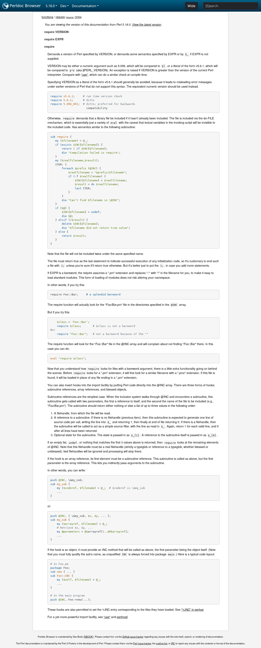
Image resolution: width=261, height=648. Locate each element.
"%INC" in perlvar (192, 609)
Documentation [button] (84, 6)
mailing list (161, 643)
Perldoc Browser (25, 5)
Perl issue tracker (142, 643)
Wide (191, 6)
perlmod (122, 617)
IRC (173, 643)
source (69, 17)
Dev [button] (63, 6)
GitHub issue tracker (132, 636)
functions (47, 17)
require (60, 17)
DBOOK (88, 636)
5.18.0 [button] (50, 6)
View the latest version (146, 24)
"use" (84, 74)
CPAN (78, 17)
